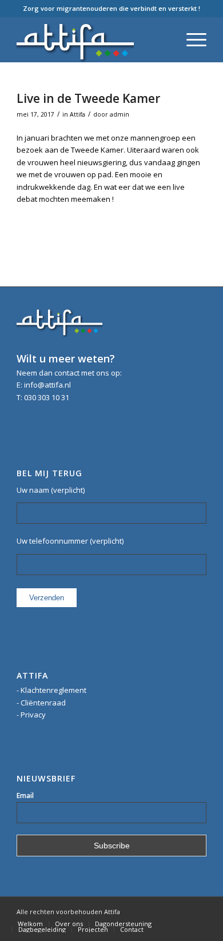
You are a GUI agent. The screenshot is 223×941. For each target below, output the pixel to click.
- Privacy (31, 714)
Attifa (77, 114)
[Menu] (190, 39)
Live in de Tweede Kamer (88, 98)
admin (119, 114)
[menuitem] (30, 924)
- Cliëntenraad (41, 702)
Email (25, 795)
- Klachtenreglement (51, 690)
